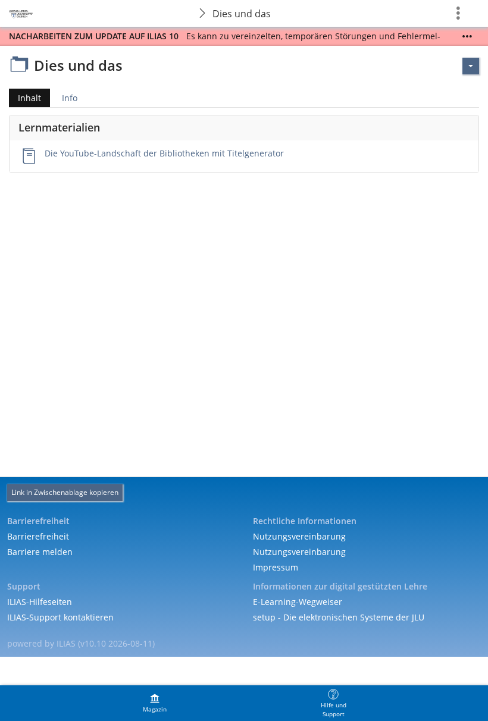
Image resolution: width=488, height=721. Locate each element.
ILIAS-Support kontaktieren (60, 617)
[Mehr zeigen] (467, 36)
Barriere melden (40, 551)
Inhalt (25, 99)
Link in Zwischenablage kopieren (64, 492)
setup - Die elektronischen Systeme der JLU (338, 617)
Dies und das (241, 13)
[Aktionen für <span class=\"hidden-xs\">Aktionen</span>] (470, 66)
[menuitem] (155, 703)
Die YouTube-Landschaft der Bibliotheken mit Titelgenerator (164, 153)
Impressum (275, 567)
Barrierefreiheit (38, 536)
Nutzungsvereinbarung (299, 536)
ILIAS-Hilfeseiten (39, 601)
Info (69, 98)
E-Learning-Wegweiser (297, 601)
